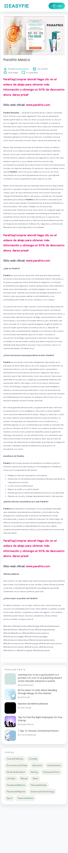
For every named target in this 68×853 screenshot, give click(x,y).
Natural (24, 778)
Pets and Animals (38, 785)
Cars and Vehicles (15, 759)
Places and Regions (16, 791)
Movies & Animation (16, 772)
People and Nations (16, 785)
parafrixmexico (22, 69)
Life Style (11, 778)
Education (37, 765)
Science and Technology (42, 791)
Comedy (33, 759)
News (35, 778)
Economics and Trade (17, 765)
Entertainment (54, 765)
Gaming (34, 772)
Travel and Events (25, 798)
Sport (9, 798)
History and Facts (51, 772)
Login (57, 6)
